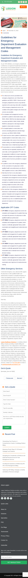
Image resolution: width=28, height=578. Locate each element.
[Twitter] (2, 498)
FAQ (2, 522)
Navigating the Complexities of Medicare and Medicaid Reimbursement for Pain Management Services (14, 457)
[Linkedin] (11, 498)
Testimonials (4, 531)
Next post (19, 378)
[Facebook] (8, 498)
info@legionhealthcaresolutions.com (11, 364)
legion (3, 30)
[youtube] (5, 498)
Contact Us (4, 540)
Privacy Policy (5, 536)
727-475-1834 (16, 362)
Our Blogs (4, 527)
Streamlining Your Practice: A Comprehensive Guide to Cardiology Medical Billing (14, 443)
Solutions (3, 513)
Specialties (4, 518)
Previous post (9, 378)
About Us (3, 509)
